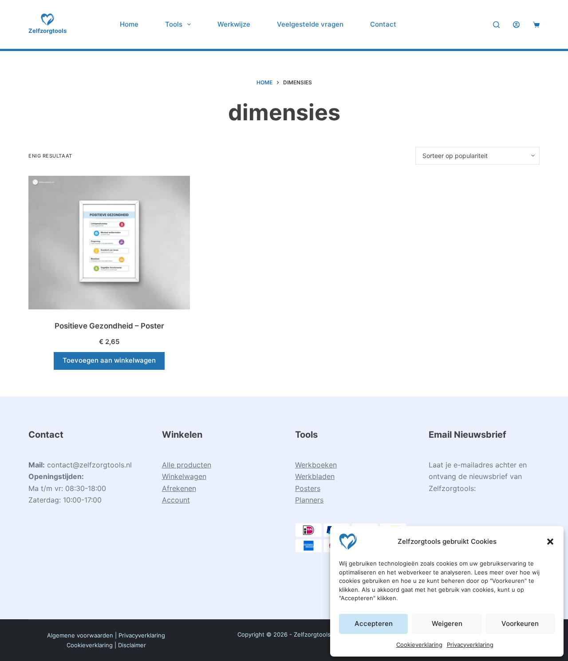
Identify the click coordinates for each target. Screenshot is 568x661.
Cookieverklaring (419, 644)
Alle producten (186, 464)
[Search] (496, 24)
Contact (383, 24)
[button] (550, 541)
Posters (307, 488)
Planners (309, 499)
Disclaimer (132, 645)
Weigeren (447, 623)
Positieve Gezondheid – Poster (109, 325)
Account (176, 499)
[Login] (516, 24)
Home (129, 24)
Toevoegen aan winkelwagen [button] (109, 360)
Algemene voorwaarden (80, 635)
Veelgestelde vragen (310, 24)
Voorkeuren (520, 623)
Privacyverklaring (470, 644)
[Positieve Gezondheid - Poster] (109, 243)
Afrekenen (179, 488)
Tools (173, 24)
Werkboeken (316, 464)
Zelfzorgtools (47, 30)
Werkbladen (315, 476)
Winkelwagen (184, 476)
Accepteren (374, 623)
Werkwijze (233, 24)
